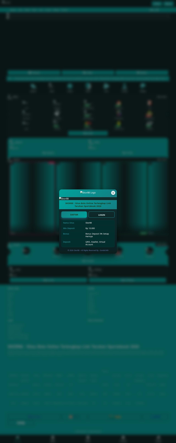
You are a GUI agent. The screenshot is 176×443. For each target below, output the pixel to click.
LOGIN (101, 214)
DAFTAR (74, 214)
